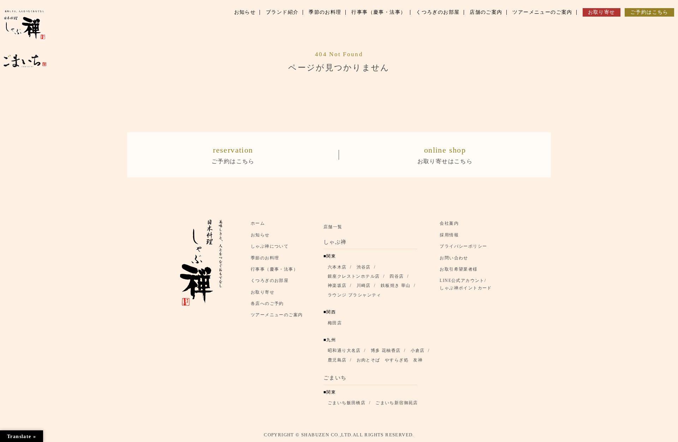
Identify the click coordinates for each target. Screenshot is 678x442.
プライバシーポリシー (463, 246)
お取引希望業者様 (458, 269)
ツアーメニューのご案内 (277, 314)
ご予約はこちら (233, 155)
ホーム (258, 223)
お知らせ (260, 234)
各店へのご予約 (267, 303)
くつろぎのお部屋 (270, 280)
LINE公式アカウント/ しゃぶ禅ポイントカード (467, 284)
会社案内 (449, 223)
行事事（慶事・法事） (274, 269)
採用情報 (449, 234)
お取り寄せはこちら (445, 155)
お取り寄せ (262, 292)
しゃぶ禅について (270, 246)
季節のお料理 (265, 257)
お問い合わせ (454, 257)
